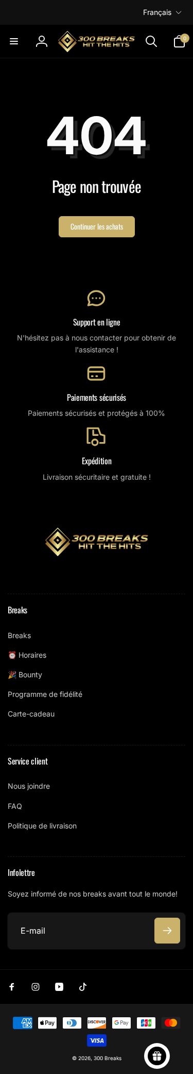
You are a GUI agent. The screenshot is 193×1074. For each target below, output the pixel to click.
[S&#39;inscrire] (167, 930)
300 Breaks (107, 1058)
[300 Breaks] (96, 553)
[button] (14, 41)
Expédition (97, 460)
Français (157, 12)
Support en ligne (96, 322)
